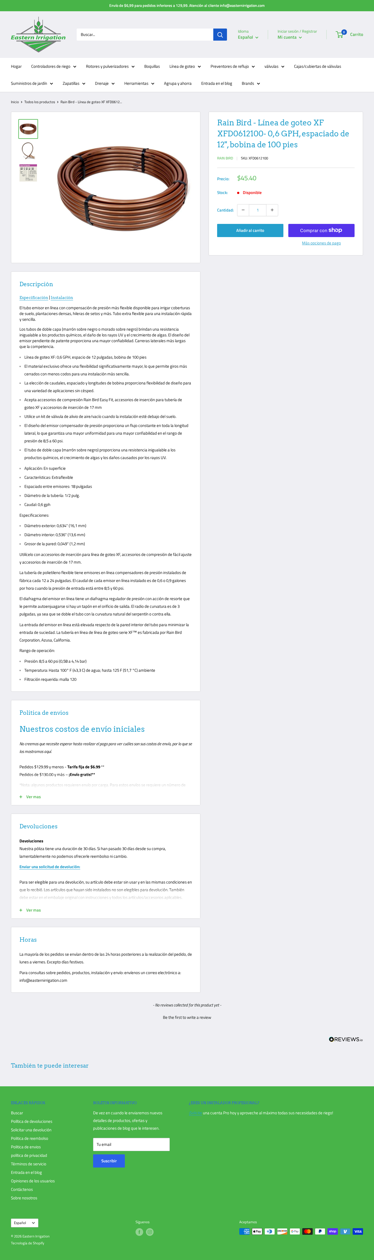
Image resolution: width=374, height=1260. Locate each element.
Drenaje (102, 83)
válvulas (271, 66)
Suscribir (109, 1161)
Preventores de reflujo (230, 66)
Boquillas (152, 66)
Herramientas (136, 83)
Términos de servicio (28, 1164)
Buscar (17, 1113)
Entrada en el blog (216, 83)
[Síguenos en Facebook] (139, 1232)
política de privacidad (29, 1155)
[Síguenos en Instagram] (150, 1232)
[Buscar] (220, 35)
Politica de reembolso (29, 1138)
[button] (187, 1016)
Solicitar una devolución (31, 1130)
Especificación (33, 297)
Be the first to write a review (187, 1017)
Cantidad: (225, 210)
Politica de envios (26, 1147)
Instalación (62, 297)
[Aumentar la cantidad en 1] (272, 210)
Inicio (15, 102)
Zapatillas (71, 83)
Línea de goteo (182, 66)
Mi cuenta (288, 37)
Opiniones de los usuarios (33, 1181)
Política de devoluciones (31, 1121)
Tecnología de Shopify (27, 1243)
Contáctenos (22, 1189)
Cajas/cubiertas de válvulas (317, 66)
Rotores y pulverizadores (107, 66)
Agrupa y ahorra (178, 83)
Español (20, 1222)
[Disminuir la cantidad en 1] (243, 210)
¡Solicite (195, 1113)
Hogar (16, 66)
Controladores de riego (50, 66)
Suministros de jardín (29, 83)
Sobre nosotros (24, 1198)
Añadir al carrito (250, 230)
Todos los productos (39, 102)
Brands (248, 83)
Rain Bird (225, 158)
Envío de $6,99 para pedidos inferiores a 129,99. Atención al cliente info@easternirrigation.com (187, 5)
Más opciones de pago (321, 243)
